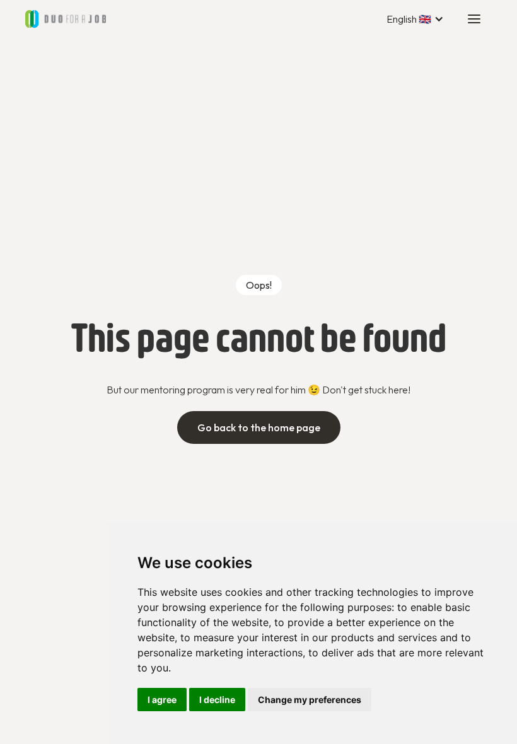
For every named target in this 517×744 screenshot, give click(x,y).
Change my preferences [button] (309, 699)
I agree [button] (162, 699)
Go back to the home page (258, 427)
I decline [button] (217, 699)
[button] (415, 19)
